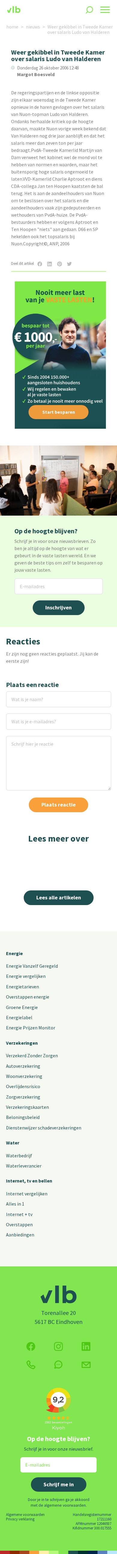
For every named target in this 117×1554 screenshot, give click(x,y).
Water (12, 1142)
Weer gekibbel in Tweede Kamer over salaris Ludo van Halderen (80, 29)
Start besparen (58, 412)
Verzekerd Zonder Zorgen (32, 1055)
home (12, 27)
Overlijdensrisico (23, 1086)
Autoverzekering (23, 1066)
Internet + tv (19, 1214)
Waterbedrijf (19, 1156)
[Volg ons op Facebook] (30, 1346)
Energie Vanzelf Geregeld (32, 966)
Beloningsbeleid (23, 1117)
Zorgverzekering (23, 1097)
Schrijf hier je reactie (24, 739)
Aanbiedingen (20, 1235)
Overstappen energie (27, 997)
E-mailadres (27, 582)
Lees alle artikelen (58, 897)
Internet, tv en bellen (29, 1180)
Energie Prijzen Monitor (30, 1028)
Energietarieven (22, 987)
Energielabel (19, 1017)
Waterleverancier (23, 1166)
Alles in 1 (15, 1204)
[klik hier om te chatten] (58, 1364)
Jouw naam (18, 695)
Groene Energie (22, 1007)
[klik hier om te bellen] (30, 1364)
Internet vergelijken (26, 1194)
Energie (14, 953)
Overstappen (19, 1224)
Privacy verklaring (20, 1519)
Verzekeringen (22, 1043)
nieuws (33, 27)
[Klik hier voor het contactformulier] (86, 1364)
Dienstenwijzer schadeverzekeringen (43, 1128)
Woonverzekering (24, 1076)
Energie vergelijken (26, 976)
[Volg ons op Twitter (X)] (86, 1346)
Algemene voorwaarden (25, 1514)
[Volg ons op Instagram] (58, 1346)
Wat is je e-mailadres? (25, 717)
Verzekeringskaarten (27, 1107)
